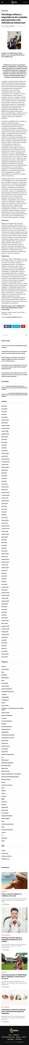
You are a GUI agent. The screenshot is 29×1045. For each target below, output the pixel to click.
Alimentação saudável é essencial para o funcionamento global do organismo (13, 1011)
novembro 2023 (5, 495)
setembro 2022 (5, 534)
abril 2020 (3, 615)
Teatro (3, 826)
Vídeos (3, 840)
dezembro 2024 (5, 459)
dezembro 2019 (5, 626)
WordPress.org (5, 859)
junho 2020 (4, 609)
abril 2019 (3, 648)
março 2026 (4, 417)
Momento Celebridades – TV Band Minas (11, 774)
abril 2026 (3, 414)
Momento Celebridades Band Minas (10, 776)
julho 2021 (4, 573)
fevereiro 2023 (5, 520)
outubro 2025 (4, 431)
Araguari (3, 666)
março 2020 (4, 617)
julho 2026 (4, 406)
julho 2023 (4, 506)
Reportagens (11, 1039)
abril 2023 (3, 514)
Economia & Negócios (6, 721)
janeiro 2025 (4, 456)
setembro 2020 (5, 601)
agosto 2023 (4, 503)
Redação (18, 1037)
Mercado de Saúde (5, 765)
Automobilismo (5, 669)
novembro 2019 (5, 629)
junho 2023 (4, 509)
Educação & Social (5, 729)
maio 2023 (4, 512)
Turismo (3, 832)
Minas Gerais (4, 768)
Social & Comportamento (7, 824)
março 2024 (4, 484)
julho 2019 (4, 640)
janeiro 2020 (4, 623)
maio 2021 (3, 578)
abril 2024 (3, 481)
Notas (2, 787)
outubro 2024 (4, 464)
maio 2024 (4, 478)
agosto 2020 (4, 603)
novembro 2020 (5, 595)
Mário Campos (5, 760)
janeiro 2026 (4, 422)
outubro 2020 (4, 598)
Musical (3, 782)
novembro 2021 (5, 562)
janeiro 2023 (4, 523)
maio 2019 (3, 645)
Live (2, 757)
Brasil (2, 680)
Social (2, 821)
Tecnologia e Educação (7, 829)
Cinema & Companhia (6, 688)
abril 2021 (3, 581)
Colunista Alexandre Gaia (7, 691)
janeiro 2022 (4, 556)
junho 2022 (4, 542)
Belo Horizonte (5, 677)
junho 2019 (4, 642)
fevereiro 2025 (5, 453)
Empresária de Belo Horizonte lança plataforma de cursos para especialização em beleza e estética (14, 388)
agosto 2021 (4, 570)
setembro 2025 (5, 434)
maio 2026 (4, 411)
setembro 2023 (5, 500)
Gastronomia (4, 751)
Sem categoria (4, 813)
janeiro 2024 (4, 489)
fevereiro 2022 (5, 553)
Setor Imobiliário (5, 818)
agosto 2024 (4, 470)
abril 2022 (3, 548)
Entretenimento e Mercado (7, 735)
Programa (3, 796)
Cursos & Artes (5, 705)
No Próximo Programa (6, 785)
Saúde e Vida (4, 10)
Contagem (4, 694)
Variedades (4, 838)
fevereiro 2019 (4, 654)
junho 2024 (4, 475)
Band (2, 672)
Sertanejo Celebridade (6, 815)
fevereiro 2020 (5, 620)
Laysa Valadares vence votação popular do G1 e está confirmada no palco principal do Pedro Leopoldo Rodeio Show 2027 (14, 367)
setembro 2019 (5, 634)
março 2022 (4, 551)
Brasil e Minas (4, 683)
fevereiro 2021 (4, 587)
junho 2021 (4, 576)
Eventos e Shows (5, 746)
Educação (3, 723)
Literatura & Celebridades (7, 754)
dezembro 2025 (5, 425)
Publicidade (19, 1039)
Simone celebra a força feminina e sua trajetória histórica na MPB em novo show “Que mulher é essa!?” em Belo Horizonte (13, 359)
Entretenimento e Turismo (7, 737)
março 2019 (4, 651)
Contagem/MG (5, 697)
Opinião (3, 793)
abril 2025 (3, 447)
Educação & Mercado (6, 726)
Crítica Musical (5, 700)
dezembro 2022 (5, 525)
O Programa (16, 1034)
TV (2, 835)
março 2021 (4, 584)
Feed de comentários (6, 856)
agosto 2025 (4, 436)
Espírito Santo (4, 740)
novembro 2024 (5, 461)
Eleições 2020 (4, 732)
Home (9, 1034)
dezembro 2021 (5, 559)
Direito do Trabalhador (6, 715)
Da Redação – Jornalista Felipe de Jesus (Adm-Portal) (12, 709)
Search (26, 335)
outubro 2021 (4, 564)
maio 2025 (4, 445)
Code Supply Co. (20, 1042)
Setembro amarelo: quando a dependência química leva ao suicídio (11, 939)
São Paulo (3, 804)
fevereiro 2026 (5, 420)
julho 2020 (4, 606)
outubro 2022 (4, 531)
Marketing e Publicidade (7, 762)
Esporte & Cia (4, 743)
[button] (2, 2)
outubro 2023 (4, 498)
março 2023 (4, 517)
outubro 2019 (4, 631)
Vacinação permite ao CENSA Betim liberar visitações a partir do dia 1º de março (14, 976)
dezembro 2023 (5, 492)
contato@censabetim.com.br (14, 317)
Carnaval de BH (5, 686)
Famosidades (4, 748)
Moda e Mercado (5, 771)
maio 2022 (4, 545)
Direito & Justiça (5, 712)
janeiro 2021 (4, 590)
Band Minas (4, 675)
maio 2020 (4, 612)
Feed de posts (4, 853)
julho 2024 (4, 473)
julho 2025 (4, 439)
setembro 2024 (5, 467)
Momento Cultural (5, 779)
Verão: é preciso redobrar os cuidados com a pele (11, 895)
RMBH (2, 799)
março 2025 (4, 450)
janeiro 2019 (4, 656)
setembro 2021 (5, 567)
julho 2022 (4, 539)
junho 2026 (4, 408)
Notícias (3, 790)
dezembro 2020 (5, 592)
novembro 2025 (5, 428)
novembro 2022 (5, 528)
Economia (3, 718)
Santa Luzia (4, 801)
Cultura (3, 702)
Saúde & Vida (4, 807)
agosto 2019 (4, 637)
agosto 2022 (4, 537)
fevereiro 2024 (5, 486)
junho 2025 (4, 442)
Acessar (3, 850)
